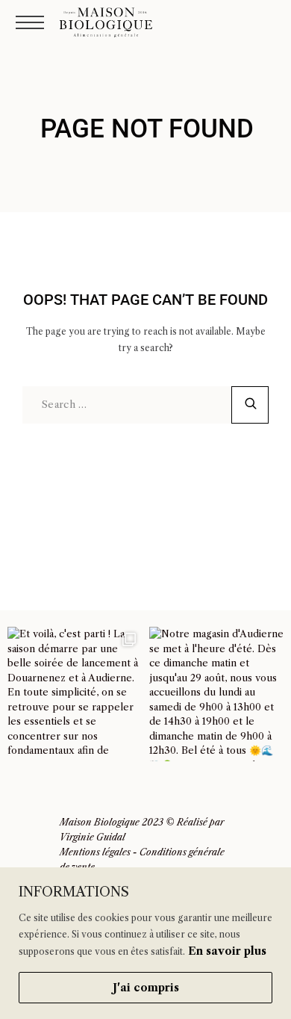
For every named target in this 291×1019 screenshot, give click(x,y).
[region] (145, 943)
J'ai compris (146, 987)
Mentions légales (95, 852)
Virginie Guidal (92, 837)
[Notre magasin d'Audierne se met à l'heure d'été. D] (216, 694)
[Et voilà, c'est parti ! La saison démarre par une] (74, 694)
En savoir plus (227, 951)
